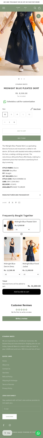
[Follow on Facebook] (3, 425)
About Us (5, 365)
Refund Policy (7, 376)
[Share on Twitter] (12, 203)
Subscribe (9, 417)
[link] (10, 225)
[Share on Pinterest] (16, 203)
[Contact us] (38, 433)
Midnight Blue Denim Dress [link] (9, 265)
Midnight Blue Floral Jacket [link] (31, 265)
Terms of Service (8, 384)
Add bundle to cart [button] (21, 291)
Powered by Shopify (30, 432)
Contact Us (6, 369)
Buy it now (21, 138)
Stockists (5, 373)
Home (4, 361)
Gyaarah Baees (21, 84)
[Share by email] (19, 203)
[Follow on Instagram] (10, 425)
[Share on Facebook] (9, 203)
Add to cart (21, 131)
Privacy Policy (7, 388)
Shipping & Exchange (9, 380)
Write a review (21, 318)
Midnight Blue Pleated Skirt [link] (26, 221)
